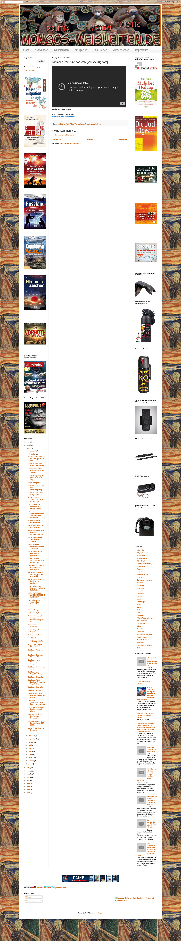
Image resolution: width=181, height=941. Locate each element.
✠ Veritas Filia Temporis (36, 635)
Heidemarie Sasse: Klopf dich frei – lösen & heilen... (36, 709)
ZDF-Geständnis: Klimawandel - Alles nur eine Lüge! (35, 499)
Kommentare (31, 901)
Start (26, 50)
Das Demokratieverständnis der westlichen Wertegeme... (36, 514)
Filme (138, 569)
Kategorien (81, 50)
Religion (139, 626)
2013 (28, 771)
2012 (28, 774)
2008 (29, 786)
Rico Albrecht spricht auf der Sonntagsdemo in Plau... (36, 459)
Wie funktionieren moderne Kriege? (34, 521)
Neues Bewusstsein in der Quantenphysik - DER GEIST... (36, 723)
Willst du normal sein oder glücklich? (35, 494)
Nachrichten (61, 50)
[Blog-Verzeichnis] (29, 888)
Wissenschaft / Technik (144, 645)
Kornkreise (140, 593)
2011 (28, 777)
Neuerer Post (57, 140)
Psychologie (141, 623)
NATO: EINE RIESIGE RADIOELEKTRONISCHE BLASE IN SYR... (36, 595)
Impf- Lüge (140, 588)
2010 (28, 780)
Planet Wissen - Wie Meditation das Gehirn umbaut (36, 695)
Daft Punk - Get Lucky (35, 677)
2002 (29, 793)
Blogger (100, 913)
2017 (28, 442)
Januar (31, 764)
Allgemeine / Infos (143, 553)
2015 (28, 448)
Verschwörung (96, 124)
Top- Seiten (100, 50)
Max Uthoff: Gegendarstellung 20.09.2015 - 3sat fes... (36, 640)
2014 (28, 768)
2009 (29, 783)
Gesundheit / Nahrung (144, 580)
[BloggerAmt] (60, 888)
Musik (67, 124)
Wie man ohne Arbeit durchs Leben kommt (36, 465)
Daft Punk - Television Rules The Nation (35, 656)
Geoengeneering (142, 574)
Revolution (88, 124)
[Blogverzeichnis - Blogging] (39, 888)
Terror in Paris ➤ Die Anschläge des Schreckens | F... (35, 553)
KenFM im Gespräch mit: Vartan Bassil (151, 749)
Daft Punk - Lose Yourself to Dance (35, 673)
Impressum (141, 50)
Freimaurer (140, 572)
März (31, 758)
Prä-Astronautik (142, 621)
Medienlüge (61, 124)
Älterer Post (123, 140)
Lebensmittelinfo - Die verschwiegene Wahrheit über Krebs (152, 661)
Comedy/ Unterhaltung (144, 564)
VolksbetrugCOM (64, 109)
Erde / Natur (141, 566)
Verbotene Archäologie (144, 634)
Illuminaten (140, 585)
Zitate (139, 648)
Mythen (139, 607)
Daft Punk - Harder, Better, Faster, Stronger (34, 662)
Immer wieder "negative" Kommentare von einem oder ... (36, 730)
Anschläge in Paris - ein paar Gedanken (36, 526)
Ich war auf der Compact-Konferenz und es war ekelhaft (145, 715)
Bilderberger (141, 555)
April (30, 754)
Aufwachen (41, 50)
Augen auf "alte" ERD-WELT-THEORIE (35, 646)
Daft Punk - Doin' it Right (36, 687)
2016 (28, 445)
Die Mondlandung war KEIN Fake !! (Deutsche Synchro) (151, 824)
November (32, 454)
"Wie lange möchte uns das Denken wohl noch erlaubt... (36, 567)
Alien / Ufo (140, 550)
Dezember (32, 451)
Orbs (138, 612)
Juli (30, 745)
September (32, 739)
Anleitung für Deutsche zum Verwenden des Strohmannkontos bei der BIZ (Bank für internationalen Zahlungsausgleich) (146, 727)
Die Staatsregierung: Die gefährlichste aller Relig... (36, 477)
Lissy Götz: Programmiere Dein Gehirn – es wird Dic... (36, 702)
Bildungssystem (142, 558)
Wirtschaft (140, 642)
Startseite (90, 140)
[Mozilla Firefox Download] (49, 888)
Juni (30, 748)
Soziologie (140, 631)
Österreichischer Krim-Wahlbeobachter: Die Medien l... (36, 470)
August (31, 742)
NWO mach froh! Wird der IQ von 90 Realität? (36, 581)
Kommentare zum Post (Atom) (70, 143)
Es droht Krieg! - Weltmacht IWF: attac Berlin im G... (36, 560)
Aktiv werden (121, 50)
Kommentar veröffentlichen (64, 135)
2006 (29, 790)
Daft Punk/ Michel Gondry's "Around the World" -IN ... (36, 682)
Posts (29, 897)
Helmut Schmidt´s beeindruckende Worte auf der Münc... (34, 603)
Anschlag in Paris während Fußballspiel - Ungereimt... (36, 546)
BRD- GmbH (141, 561)
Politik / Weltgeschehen (77, 124)
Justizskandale (141, 591)
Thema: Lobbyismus (34, 483)
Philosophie (140, 615)
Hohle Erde (140, 583)
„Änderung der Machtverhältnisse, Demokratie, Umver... (36, 611)
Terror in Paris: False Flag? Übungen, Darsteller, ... (35, 539)
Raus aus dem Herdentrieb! (33, 626)
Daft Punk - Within (34, 690)
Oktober (31, 736)
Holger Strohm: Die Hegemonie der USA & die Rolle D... (36, 588)
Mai (30, 751)
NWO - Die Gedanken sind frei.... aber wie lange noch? (35, 574)
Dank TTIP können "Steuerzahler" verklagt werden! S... (35, 506)
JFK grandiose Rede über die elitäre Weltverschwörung (36, 532)
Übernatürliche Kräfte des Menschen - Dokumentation (35, 716)
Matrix (139, 599)
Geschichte (140, 577)
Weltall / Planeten (143, 640)
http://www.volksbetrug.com (63, 117)
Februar (31, 761)
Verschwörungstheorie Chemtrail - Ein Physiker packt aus (152, 800)
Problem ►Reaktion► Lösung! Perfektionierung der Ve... (35, 619)
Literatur (139, 596)
